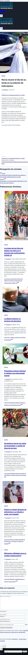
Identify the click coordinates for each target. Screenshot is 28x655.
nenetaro (5, 89)
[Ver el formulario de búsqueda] (1, 15)
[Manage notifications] (24, 652)
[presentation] (15, 216)
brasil (12, 162)
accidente (4, 162)
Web (26, 624)
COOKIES (2, 641)
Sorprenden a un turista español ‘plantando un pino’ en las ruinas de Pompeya (13, 181)
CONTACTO (15, 639)
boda (9, 162)
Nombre (2, 616)
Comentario (3, 611)
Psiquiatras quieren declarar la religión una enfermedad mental (15, 373)
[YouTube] (5, 11)
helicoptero (17, 162)
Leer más (13, 281)
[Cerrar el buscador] (1, 649)
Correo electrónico (5, 621)
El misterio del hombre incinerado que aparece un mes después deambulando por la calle (13, 175)
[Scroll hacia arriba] (1, 646)
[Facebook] (1, 11)
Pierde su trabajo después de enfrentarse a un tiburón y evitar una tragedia (15, 512)
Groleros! (2, 13)
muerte (23, 162)
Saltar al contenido (5, 1)
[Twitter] (3, 11)
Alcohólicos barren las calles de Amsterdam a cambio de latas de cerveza (15, 446)
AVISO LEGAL (22, 639)
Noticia (3, 76)
